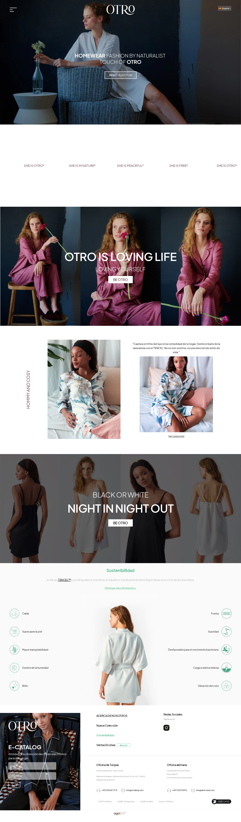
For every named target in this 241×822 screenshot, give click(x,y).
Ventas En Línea (111, 745)
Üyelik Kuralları (146, 801)
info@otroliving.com (135, 790)
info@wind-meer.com (205, 790)
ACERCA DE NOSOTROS (111, 715)
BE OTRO (120, 279)
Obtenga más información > (120, 588)
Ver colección (176, 436)
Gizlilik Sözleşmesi (125, 801)
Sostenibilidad (105, 735)
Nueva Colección (107, 725)
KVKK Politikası (105, 801)
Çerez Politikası (166, 801)
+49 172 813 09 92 (179, 790)
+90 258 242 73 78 (109, 790)
